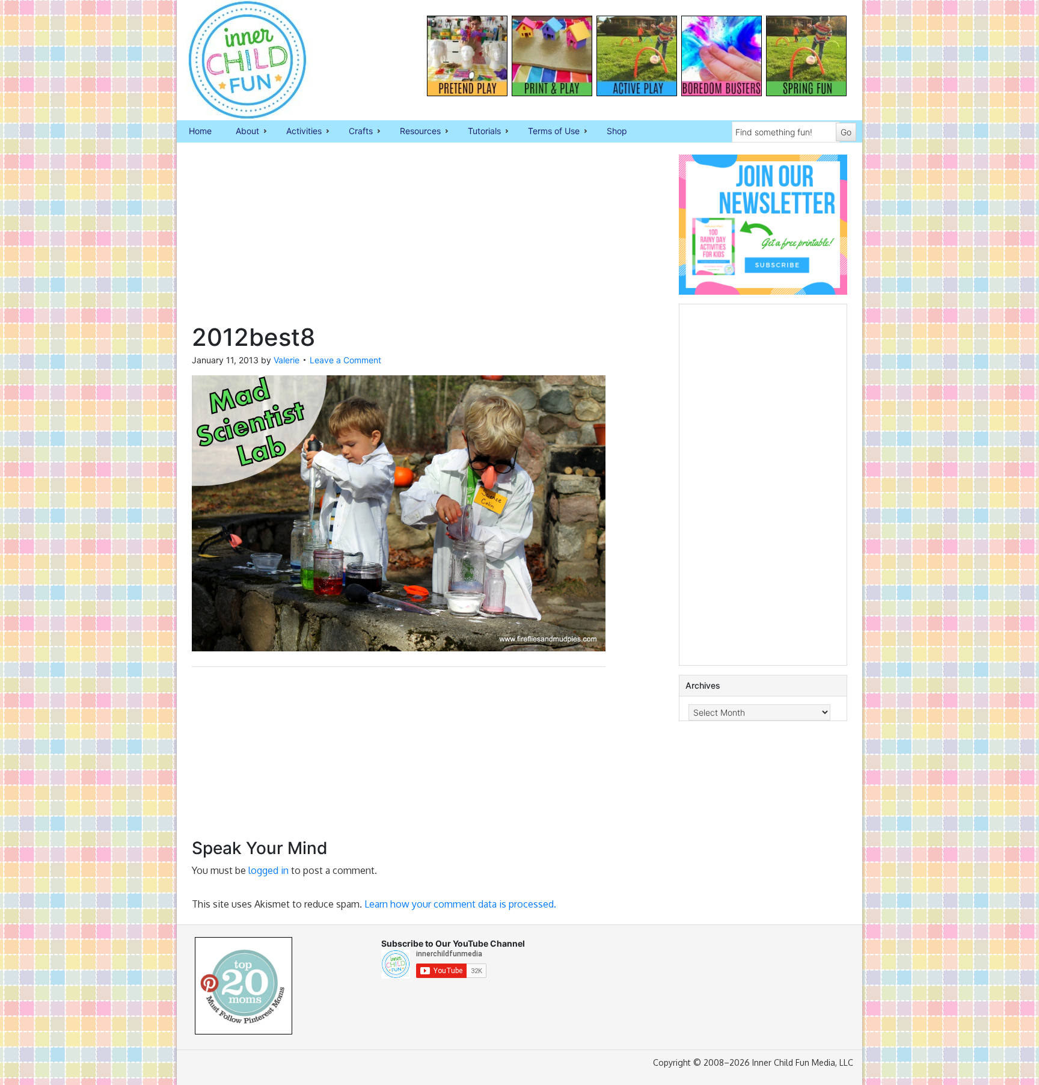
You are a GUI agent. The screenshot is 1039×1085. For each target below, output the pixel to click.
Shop (617, 131)
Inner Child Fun (237, 60)
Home (200, 131)
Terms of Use (548, 132)
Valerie (286, 360)
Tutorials (478, 132)
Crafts (355, 132)
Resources (414, 132)
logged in (268, 870)
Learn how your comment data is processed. (460, 904)
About (241, 132)
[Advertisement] (398, 239)
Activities (298, 132)
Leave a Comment (345, 360)
